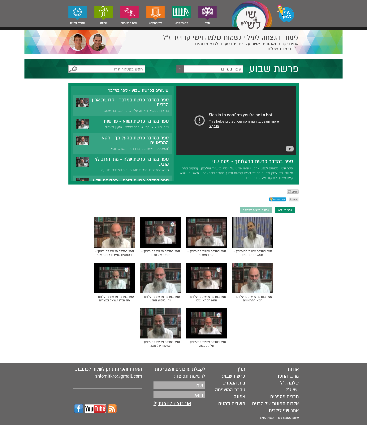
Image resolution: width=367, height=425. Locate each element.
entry (263, 417)
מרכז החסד (288, 376)
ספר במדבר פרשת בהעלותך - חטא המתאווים (135, 140)
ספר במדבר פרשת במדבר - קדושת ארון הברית (130, 102)
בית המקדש (155, 23)
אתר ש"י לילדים (284, 410)
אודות (293, 369)
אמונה (103, 23)
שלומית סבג (284, 417)
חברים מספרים (284, 397)
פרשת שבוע (181, 23)
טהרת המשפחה (129, 23)
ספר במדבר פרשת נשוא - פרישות (136, 121)
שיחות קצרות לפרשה (256, 210)
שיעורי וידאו (285, 210)
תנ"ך (207, 23)
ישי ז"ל (292, 390)
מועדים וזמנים (77, 23)
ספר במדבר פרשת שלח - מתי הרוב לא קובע (131, 161)
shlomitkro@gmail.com (118, 376)
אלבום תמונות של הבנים (275, 403)
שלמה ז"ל (289, 383)
